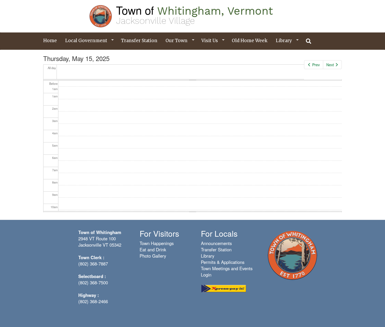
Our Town (175, 41)
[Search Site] (309, 41)
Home (50, 40)
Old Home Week (249, 40)
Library (282, 41)
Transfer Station (139, 40)
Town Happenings (157, 243)
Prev (316, 64)
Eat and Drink (153, 249)
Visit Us (207, 41)
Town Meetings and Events (226, 268)
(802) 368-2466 (93, 301)
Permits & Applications (222, 262)
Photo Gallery (153, 256)
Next (330, 64)
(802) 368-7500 (93, 282)
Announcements (216, 243)
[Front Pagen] (292, 254)
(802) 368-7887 (93, 264)
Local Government (84, 41)
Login (206, 274)
